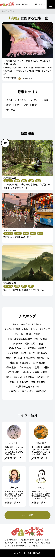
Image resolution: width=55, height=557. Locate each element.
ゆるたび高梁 (13, 329)
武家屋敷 (11, 367)
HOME (4, 11)
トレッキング (30, 329)
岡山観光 (42, 353)
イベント (34, 100)
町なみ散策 (25, 367)
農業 (34, 105)
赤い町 (18, 377)
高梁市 (24, 381)
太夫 (24, 353)
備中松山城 (41, 338)
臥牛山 (27, 372)
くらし (9, 100)
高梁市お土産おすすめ (28, 386)
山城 (32, 353)
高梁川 (14, 381)
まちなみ (21, 100)
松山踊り (25, 362)
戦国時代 (30, 357)
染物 (12, 11)
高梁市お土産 (38, 381)
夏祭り (43, 348)
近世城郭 (30, 377)
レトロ (20, 333)
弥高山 (18, 357)
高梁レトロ (44, 377)
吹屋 (41, 343)
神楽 (47, 367)
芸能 (45, 372)
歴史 (8, 105)
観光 (26, 105)
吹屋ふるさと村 (18, 348)
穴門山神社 (14, 372)
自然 (17, 105)
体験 (45, 100)
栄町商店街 (39, 362)
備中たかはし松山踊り (21, 338)
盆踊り (38, 367)
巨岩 (9, 357)
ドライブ (45, 329)
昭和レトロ (44, 357)
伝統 (29, 333)
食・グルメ (12, 109)
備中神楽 (17, 343)
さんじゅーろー (22, 324)
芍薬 (37, 372)
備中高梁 (30, 343)
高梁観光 (41, 391)
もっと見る (27, 515)
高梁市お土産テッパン (22, 391)
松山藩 (14, 362)
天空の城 (13, 353)
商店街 (32, 348)
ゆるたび (37, 324)
